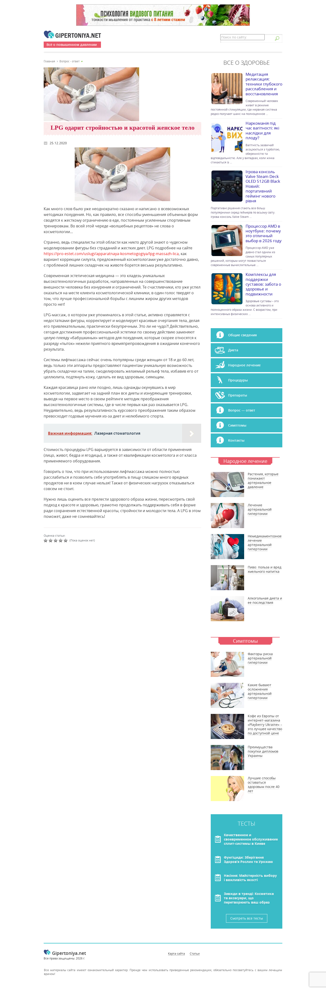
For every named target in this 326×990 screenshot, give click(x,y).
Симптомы (237, 425)
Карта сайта (176, 953)
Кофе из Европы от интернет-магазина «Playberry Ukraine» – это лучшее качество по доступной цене (265, 724)
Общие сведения (242, 335)
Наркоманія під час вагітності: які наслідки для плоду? (262, 130)
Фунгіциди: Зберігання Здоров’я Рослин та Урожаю (248, 859)
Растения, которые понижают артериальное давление (263, 480)
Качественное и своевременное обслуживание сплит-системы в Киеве (251, 839)
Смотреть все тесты (246, 918)
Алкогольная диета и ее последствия (265, 600)
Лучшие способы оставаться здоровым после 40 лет (263, 784)
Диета (233, 350)
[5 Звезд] (66, 540)
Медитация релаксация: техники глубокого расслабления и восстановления (264, 83)
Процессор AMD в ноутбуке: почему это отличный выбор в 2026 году (264, 233)
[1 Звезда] (46, 540)
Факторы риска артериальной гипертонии (260, 658)
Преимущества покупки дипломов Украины (263, 751)
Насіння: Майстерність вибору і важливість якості (250, 877)
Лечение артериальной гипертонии (260, 509)
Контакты (236, 440)
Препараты (237, 395)
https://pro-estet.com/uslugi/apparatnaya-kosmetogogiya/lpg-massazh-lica (111, 253)
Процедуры (238, 380)
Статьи (195, 953)
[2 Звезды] (51, 540)
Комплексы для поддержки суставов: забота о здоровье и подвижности (263, 284)
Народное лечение (244, 365)
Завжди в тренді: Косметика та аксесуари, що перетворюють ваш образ (249, 897)
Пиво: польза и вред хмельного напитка (264, 569)
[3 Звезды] (56, 540)
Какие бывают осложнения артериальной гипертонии (260, 691)
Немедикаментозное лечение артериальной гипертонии (265, 542)
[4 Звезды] (61, 540)
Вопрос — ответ (241, 410)
